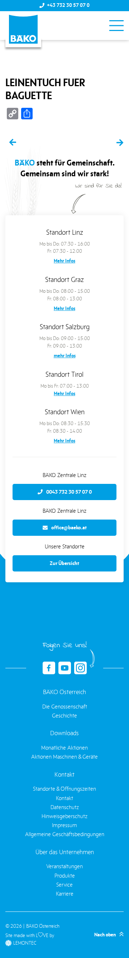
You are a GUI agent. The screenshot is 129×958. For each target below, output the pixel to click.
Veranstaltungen (64, 866)
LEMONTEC (25, 943)
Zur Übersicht (64, 563)
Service (64, 884)
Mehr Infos (64, 261)
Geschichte (64, 715)
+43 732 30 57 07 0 (68, 5)
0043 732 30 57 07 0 (69, 492)
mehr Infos (65, 356)
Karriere (64, 893)
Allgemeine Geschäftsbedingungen (64, 834)
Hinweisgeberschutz (64, 816)
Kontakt (64, 798)
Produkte (64, 875)
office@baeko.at (69, 527)
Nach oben (105, 935)
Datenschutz (65, 807)
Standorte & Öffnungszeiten (64, 788)
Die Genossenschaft (64, 706)
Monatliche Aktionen (64, 747)
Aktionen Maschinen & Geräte (64, 756)
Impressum (64, 825)
